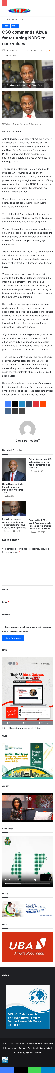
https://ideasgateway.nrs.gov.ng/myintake (21, 728)
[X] (15, 404)
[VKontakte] (8, 411)
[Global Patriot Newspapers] (19, 10)
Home (7, 19)
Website (6, 614)
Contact (22, 1048)
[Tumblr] (29, 404)
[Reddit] (43, 404)
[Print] (22, 411)
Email (5, 602)
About (14, 1048)
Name (5, 589)
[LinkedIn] (22, 404)
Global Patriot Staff (14, 50)
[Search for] (51, 12)
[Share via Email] (15, 411)
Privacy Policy (44, 1048)
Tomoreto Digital (33, 1053)
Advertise (32, 1048)
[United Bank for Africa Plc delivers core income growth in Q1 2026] (14, 469)
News (14, 19)
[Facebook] (8, 404)
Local (21, 19)
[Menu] (3, 12)
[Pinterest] (36, 404)
